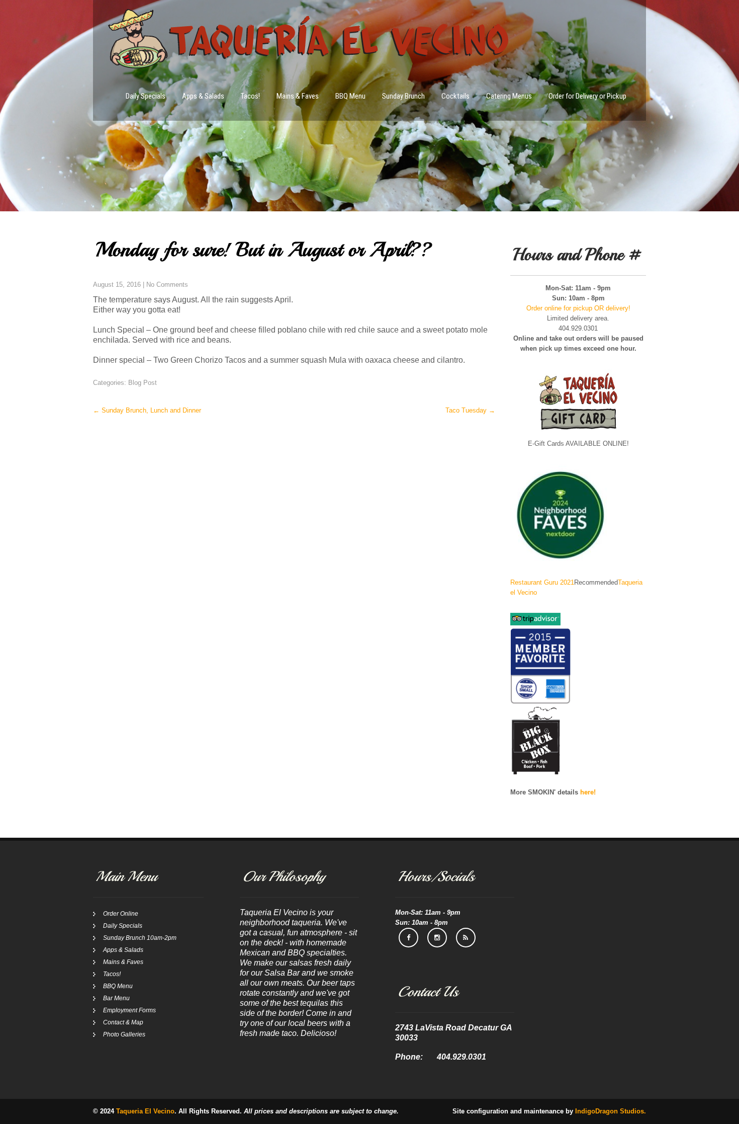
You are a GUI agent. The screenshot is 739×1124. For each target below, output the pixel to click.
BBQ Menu (350, 96)
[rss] (466, 937)
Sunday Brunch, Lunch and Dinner (147, 410)
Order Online (120, 913)
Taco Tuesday (470, 410)
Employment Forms (129, 1010)
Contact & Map (123, 1022)
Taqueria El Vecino (145, 1111)
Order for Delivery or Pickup (587, 96)
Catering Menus (509, 96)
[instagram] (437, 937)
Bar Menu (116, 998)
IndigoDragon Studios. (610, 1111)
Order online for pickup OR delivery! (578, 308)
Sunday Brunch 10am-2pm (139, 937)
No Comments (167, 284)
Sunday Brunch (403, 96)
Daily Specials (145, 96)
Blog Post (142, 382)
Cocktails (455, 96)
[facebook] (408, 937)
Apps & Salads (203, 96)
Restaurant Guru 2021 (542, 582)
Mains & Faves (297, 96)
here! (588, 792)
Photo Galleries (124, 1034)
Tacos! (250, 96)
